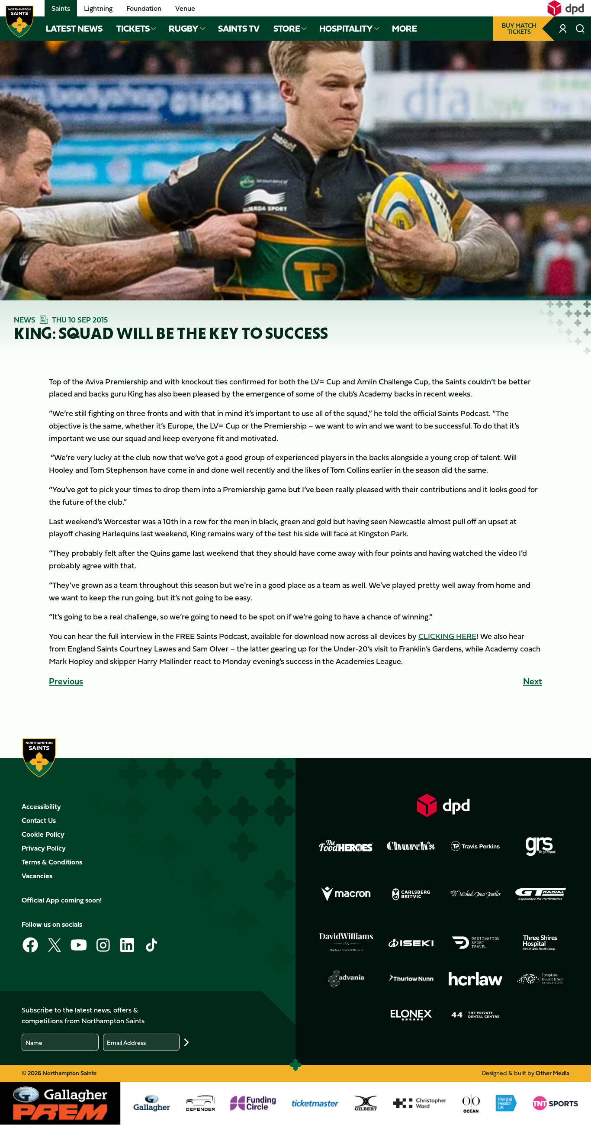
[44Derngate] (475, 1015)
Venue (185, 8)
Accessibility (41, 806)
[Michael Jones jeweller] (475, 894)
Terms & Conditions (52, 861)
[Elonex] (411, 1015)
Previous (66, 681)
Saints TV (239, 28)
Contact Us (39, 820)
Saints (60, 8)
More (404, 28)
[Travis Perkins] (475, 846)
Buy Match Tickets (519, 28)
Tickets (133, 28)
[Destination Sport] (475, 942)
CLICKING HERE (447, 636)
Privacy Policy (44, 848)
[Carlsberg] (411, 894)
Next (532, 681)
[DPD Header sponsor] (565, 8)
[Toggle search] (580, 28)
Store (286, 28)
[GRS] (540, 846)
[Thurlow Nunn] (411, 979)
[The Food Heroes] (346, 845)
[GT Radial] (540, 894)
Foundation (143, 8)
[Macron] (346, 894)
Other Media (552, 1072)
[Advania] (346, 979)
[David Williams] (346, 942)
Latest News (74, 28)
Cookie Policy (43, 834)
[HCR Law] (475, 979)
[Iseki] (411, 942)
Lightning (98, 8)
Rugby (184, 28)
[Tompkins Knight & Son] (540, 978)
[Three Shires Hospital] (540, 942)
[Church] (411, 846)
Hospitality (346, 28)
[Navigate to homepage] (19, 21)
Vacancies (37, 875)
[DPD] (443, 805)
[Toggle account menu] (564, 28)
